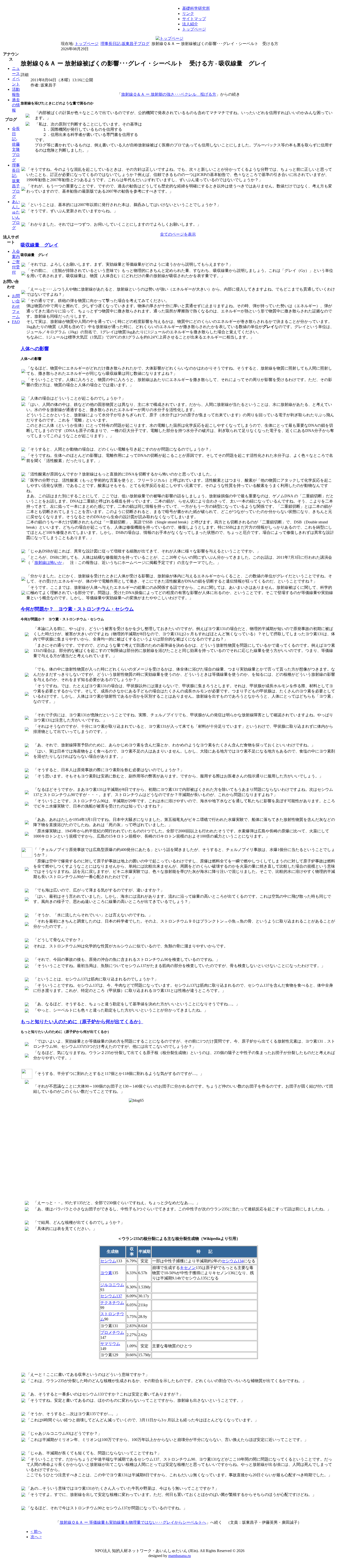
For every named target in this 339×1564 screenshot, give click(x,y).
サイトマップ (194, 19)
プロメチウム (112, 1332)
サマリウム (110, 1344)
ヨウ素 (106, 1273)
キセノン (188, 1268)
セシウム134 (232, 1261)
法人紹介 (190, 24)
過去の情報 (16, 105)
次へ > (36, 1537)
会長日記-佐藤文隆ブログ (16, 144)
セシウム (108, 1261)
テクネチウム (112, 1303)
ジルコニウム (112, 1285)
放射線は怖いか (48, 562)
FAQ (16, 322)
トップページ (194, 29)
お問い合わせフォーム (16, 306)
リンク (188, 13)
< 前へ (36, 1531)
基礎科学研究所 (196, 8)
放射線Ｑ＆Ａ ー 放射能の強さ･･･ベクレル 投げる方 (168, 94)
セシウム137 (111, 1296)
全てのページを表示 (178, 234)
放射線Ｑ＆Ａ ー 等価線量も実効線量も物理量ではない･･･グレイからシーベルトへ (133, 1522)
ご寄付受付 (16, 267)
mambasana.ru (179, 1556)
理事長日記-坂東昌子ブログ (125, 44)
